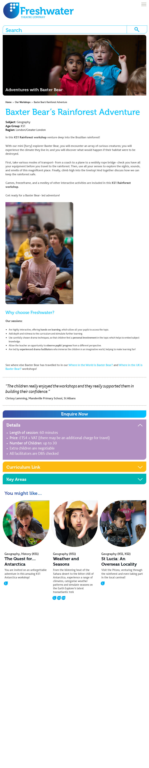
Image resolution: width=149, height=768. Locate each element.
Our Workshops (22, 102)
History (26, 554)
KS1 (23, 126)
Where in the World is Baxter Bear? (91, 365)
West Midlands (63, 598)
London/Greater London (31, 130)
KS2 (127, 554)
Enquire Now (74, 414)
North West (59, 598)
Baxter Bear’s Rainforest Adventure (50, 102)
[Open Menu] (143, 5)
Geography (23, 122)
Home (8, 102)
